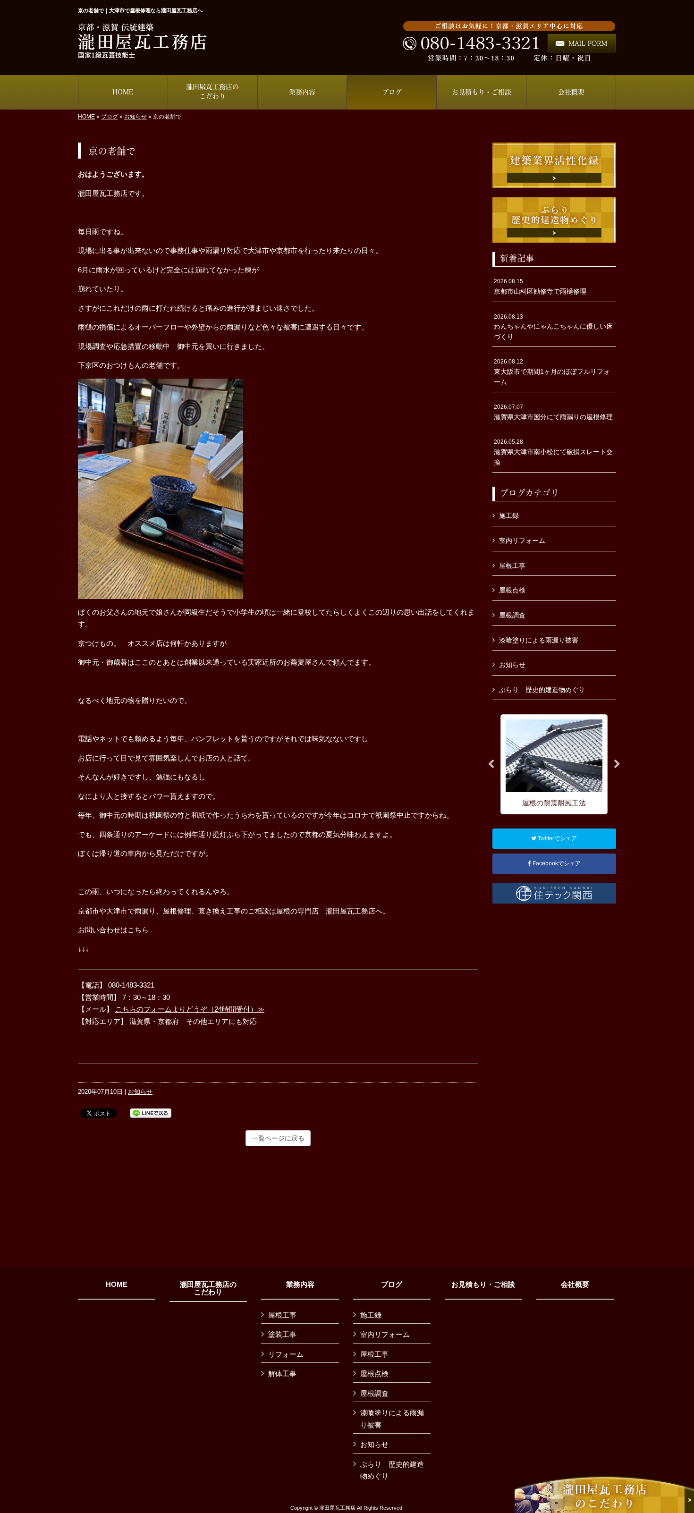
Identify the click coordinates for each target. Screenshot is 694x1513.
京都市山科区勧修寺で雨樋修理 (540, 286)
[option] (554, 764)
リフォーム (286, 1354)
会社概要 (575, 1284)
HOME (86, 116)
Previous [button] (491, 764)
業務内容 (300, 1284)
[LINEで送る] (150, 1112)
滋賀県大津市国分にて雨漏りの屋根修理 (553, 412)
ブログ (109, 116)
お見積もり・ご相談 (483, 1284)
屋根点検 (512, 590)
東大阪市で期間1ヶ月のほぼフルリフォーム (552, 371)
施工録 (509, 515)
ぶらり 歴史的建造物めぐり (542, 689)
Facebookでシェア (556, 863)
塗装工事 (282, 1334)
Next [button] (617, 764)
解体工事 (282, 1373)
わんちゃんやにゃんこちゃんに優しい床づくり (553, 326)
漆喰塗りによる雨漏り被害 (538, 640)
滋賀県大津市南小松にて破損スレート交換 (553, 452)
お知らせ (135, 116)
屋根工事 (512, 565)
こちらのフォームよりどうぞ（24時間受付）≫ (189, 1009)
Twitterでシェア (556, 838)
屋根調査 (512, 615)
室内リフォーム (522, 540)
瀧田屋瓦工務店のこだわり (208, 1288)
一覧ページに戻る (278, 1138)
